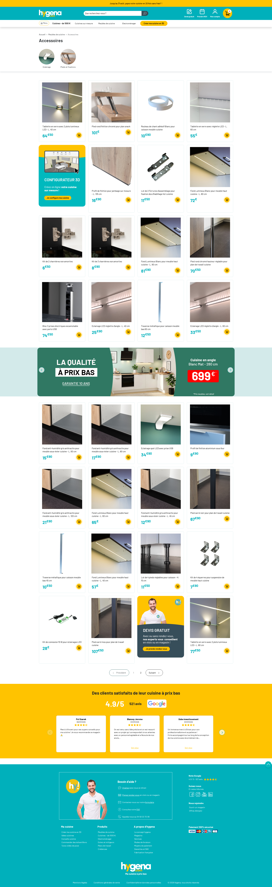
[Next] (230, 370)
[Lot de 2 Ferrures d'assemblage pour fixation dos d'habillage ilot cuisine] (161, 167)
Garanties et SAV (141, 849)
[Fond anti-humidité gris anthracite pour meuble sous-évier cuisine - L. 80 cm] (111, 424)
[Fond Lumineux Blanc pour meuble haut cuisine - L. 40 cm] (111, 553)
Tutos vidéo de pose (70, 845)
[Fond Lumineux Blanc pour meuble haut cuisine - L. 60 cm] (111, 488)
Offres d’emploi (195, 811)
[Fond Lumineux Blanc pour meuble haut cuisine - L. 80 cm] (210, 167)
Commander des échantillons (74, 842)
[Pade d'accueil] (50, 13)
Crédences (102, 849)
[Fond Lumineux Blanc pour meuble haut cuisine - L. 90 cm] (161, 237)
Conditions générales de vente (107, 882)
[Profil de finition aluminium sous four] (210, 424)
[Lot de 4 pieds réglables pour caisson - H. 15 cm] (161, 553)
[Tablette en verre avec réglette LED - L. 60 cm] (210, 102)
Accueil (42, 34)
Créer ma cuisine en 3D (154, 23)
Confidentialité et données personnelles (144, 882)
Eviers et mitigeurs (106, 842)
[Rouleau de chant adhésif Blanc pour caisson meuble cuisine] (161, 102)
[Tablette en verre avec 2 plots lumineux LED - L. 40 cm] (62, 102)
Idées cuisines (67, 835)
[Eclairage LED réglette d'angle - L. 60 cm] (210, 302)
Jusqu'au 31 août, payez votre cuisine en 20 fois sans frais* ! (136, 3)
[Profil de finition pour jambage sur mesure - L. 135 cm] (111, 167)
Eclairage (47, 67)
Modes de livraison (142, 842)
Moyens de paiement (143, 845)
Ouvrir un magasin (197, 807)
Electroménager (129, 23)
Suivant (152, 672)
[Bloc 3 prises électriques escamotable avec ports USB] (62, 302)
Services (138, 839)
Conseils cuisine (68, 839)
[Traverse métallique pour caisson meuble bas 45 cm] (62, 553)
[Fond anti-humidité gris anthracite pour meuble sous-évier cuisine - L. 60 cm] (62, 424)
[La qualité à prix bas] (137, 372)
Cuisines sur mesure (84, 23)
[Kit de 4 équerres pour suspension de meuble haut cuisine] (210, 553)
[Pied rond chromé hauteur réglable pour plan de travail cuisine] (210, 237)
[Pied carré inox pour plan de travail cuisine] (111, 618)
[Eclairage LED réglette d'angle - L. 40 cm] (111, 302)
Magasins (138, 835)
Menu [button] (45, 23)
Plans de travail (104, 845)
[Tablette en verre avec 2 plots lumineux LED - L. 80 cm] (210, 618)
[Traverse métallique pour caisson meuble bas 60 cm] (161, 302)
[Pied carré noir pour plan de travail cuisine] (210, 488)
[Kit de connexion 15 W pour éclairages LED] (62, 618)
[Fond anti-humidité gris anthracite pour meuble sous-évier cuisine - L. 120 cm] (62, 488)
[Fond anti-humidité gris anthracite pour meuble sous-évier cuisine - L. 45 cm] (161, 488)
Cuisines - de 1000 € (61, 23)
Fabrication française (143, 852)
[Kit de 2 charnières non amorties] (62, 237)
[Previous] (41, 370)
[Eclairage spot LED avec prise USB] (161, 424)
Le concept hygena (142, 832)
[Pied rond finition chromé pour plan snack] (111, 102)
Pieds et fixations (68, 67)
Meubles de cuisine (106, 23)
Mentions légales (80, 882)
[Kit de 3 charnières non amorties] (111, 237)
